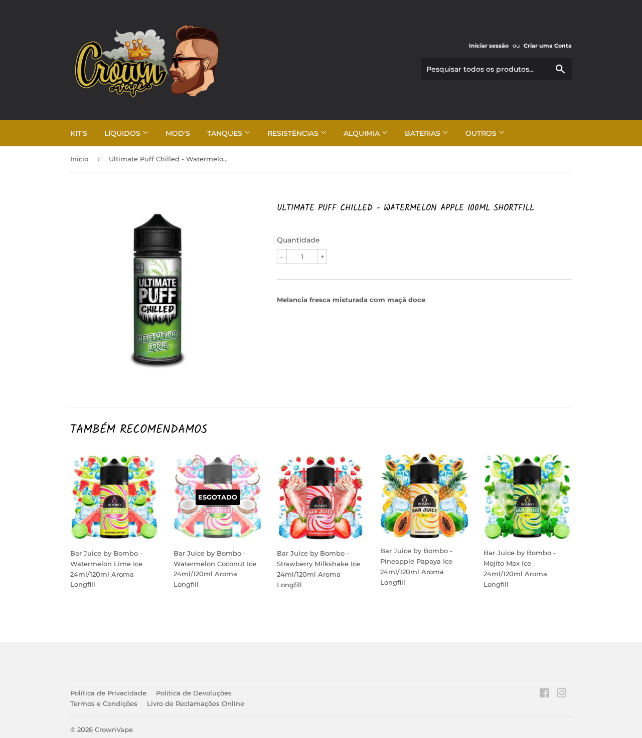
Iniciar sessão (489, 45)
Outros (482, 133)
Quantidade (298, 239)
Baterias (423, 133)
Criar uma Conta (548, 45)
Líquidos (123, 133)
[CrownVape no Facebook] (544, 694)
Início (79, 159)
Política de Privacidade (108, 693)
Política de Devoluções (194, 693)
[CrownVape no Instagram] (562, 694)
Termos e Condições (103, 703)
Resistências (293, 133)
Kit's (78, 133)
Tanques (225, 133)
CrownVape (114, 729)
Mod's (178, 133)
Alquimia (363, 133)
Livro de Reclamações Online (195, 703)
